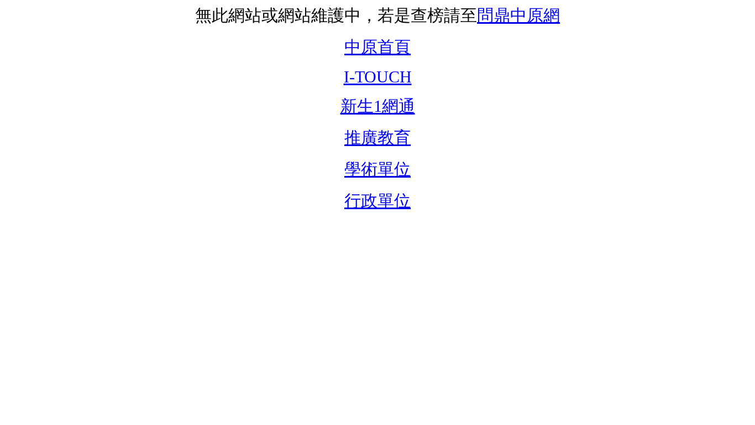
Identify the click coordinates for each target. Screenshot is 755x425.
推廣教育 (377, 137)
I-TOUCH (378, 77)
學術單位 (377, 169)
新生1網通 (377, 106)
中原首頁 (377, 47)
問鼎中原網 (518, 15)
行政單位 (377, 200)
